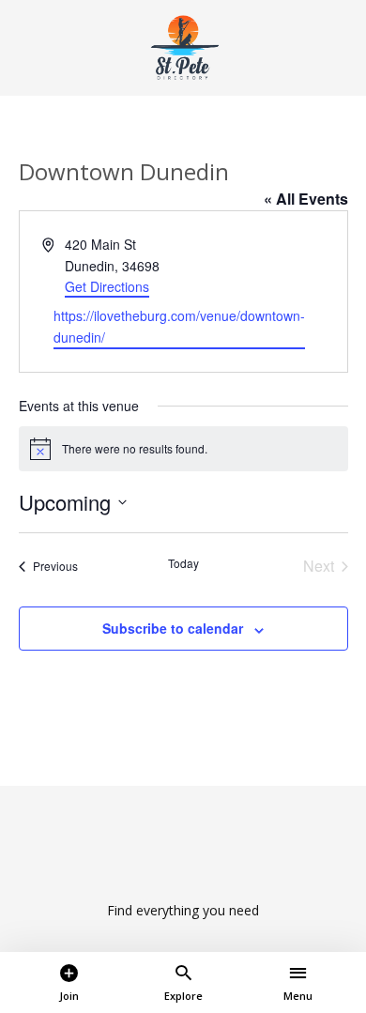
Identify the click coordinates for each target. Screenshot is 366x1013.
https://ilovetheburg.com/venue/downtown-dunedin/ (179, 326)
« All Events (306, 198)
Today (183, 563)
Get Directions (107, 286)
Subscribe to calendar (172, 628)
